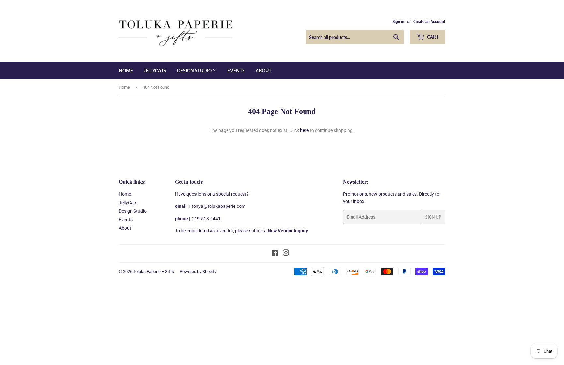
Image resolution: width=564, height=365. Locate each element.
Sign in (398, 21)
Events (236, 70)
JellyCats (155, 70)
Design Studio (195, 70)
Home (126, 70)
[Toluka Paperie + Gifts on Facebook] (275, 253)
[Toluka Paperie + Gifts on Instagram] (286, 253)
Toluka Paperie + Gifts (153, 271)
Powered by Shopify (198, 271)
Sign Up (433, 217)
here (304, 130)
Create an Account (429, 21)
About (263, 70)
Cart (432, 37)
